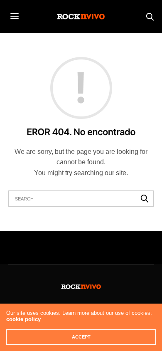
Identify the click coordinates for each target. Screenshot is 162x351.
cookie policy (23, 319)
